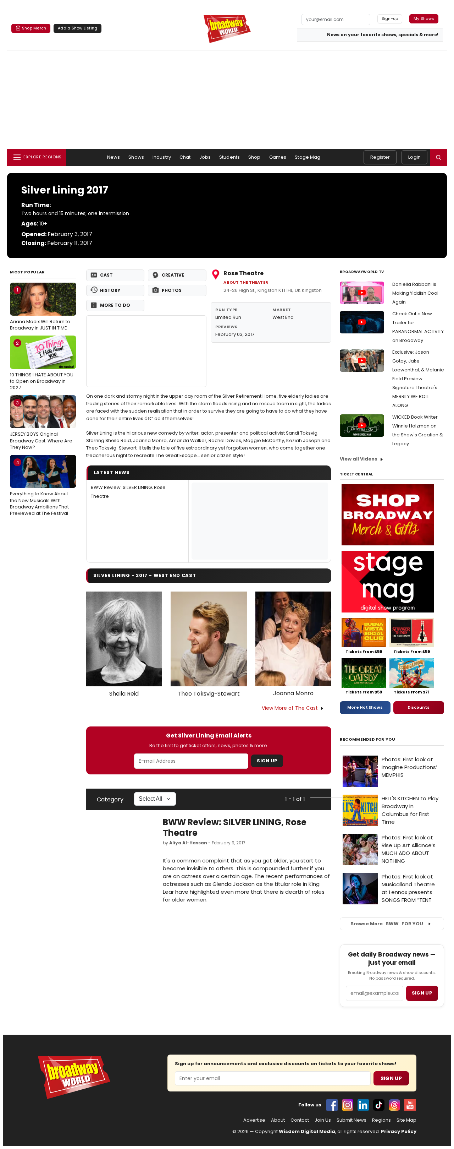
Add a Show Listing (77, 28)
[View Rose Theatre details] (146, 351)
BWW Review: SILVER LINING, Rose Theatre (234, 827)
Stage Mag (307, 157)
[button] (438, 157)
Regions (381, 1120)
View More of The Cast (290, 708)
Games (278, 157)
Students (229, 157)
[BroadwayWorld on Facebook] (332, 1105)
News (113, 157)
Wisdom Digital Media (307, 1131)
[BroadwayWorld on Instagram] (347, 1105)
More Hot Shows (365, 707)
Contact (299, 1120)
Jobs (205, 157)
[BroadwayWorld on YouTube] (410, 1105)
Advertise (254, 1120)
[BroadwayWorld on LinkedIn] (363, 1105)
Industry (162, 157)
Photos (172, 290)
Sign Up (267, 760)
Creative (173, 275)
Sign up (422, 993)
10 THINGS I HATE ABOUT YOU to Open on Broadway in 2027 (41, 365)
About (278, 1120)
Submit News (351, 1120)
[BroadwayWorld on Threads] (394, 1105)
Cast (106, 275)
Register (380, 157)
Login (414, 157)
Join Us (323, 1120)
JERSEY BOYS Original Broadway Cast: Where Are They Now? (41, 425)
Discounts (419, 707)
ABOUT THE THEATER (245, 282)
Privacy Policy (398, 1131)
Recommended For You (367, 739)
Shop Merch (34, 28)
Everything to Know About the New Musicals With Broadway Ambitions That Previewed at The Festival (39, 488)
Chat (185, 157)
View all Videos (358, 459)
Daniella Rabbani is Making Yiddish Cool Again (415, 293)
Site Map (406, 1120)
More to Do (115, 305)
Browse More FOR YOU (386, 923)
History (110, 290)
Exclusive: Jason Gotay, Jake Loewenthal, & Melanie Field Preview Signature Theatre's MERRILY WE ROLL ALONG (418, 379)
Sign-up (390, 18)
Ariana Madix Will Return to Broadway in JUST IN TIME (40, 309)
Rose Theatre (243, 273)
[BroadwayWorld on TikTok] (378, 1105)
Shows (136, 157)
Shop (254, 157)
